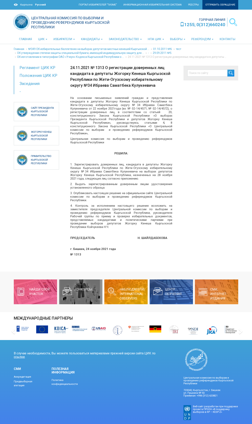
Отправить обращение (220, 4)
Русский (40, 4)
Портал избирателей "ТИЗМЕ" (98, 4)
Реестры (193, 4)
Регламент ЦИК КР (37, 67)
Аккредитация (22, 376)
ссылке (19, 357)
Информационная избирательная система (152, 4)
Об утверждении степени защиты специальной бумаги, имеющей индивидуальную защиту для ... (80, 52)
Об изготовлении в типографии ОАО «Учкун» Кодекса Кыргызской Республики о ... (70, 56)
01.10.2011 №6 (162, 49)
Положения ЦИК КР (38, 75)
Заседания (29, 83)
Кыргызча (26, 4)
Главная (19, 49)
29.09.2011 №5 (162, 52)
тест (178, 49)
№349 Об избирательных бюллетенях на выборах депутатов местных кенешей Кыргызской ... (88, 49)
